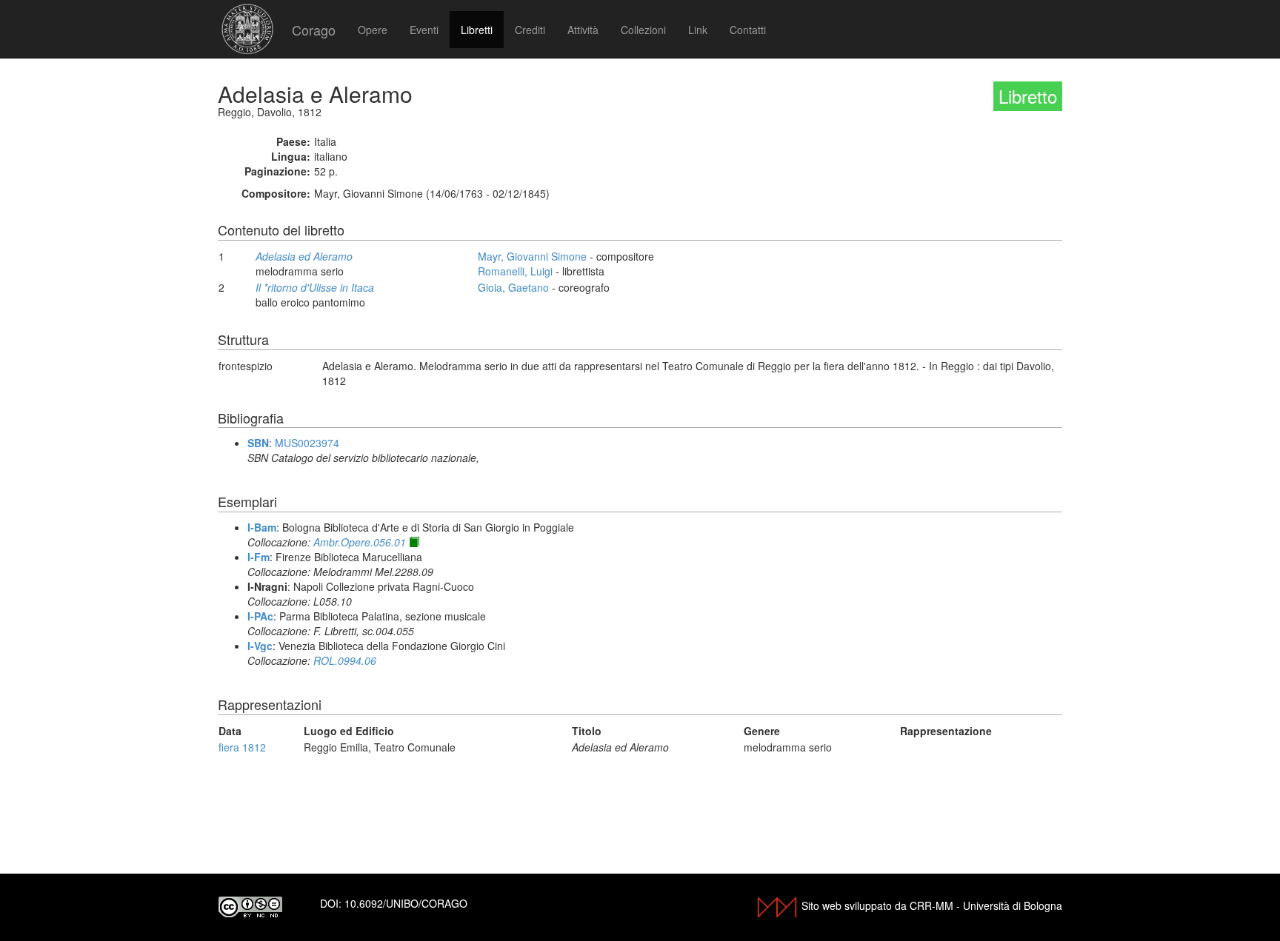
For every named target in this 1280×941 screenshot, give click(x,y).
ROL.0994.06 (344, 660)
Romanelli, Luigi (515, 271)
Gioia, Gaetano (513, 287)
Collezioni (643, 29)
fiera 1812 (242, 747)
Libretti (477, 29)
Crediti (530, 29)
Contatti (748, 29)
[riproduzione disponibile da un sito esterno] (414, 542)
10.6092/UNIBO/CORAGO (405, 903)
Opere (372, 29)
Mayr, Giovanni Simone (532, 256)
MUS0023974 (307, 442)
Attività (583, 29)
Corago (314, 29)
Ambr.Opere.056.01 (359, 542)
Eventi (424, 29)
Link (697, 29)
